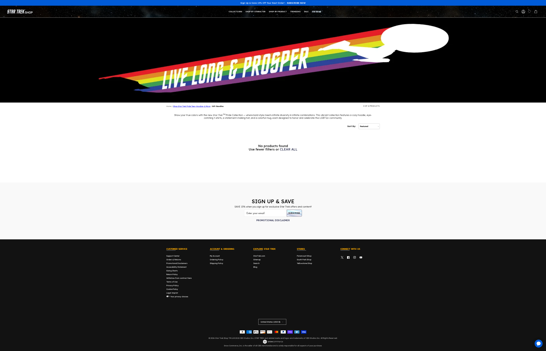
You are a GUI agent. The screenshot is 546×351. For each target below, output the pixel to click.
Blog (255, 267)
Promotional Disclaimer (273, 220)
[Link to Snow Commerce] (273, 343)
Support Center (173, 256)
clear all (288, 149)
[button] (517, 12)
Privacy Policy (172, 285)
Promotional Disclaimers (176, 263)
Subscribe (294, 213)
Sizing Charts (172, 271)
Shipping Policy (216, 263)
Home (168, 106)
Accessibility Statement (176, 267)
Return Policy (172, 274)
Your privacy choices (179, 297)
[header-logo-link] (20, 12)
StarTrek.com (259, 256)
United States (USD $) (270, 322)
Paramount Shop (304, 256)
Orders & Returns (173, 260)
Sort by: (351, 126)
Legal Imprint (172, 293)
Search (256, 263)
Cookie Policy (172, 289)
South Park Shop (304, 260)
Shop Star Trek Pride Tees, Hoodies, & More (191, 106)
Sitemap (257, 260)
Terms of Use (171, 282)
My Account (215, 256)
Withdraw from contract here (179, 278)
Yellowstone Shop (304, 263)
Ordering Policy (216, 260)
